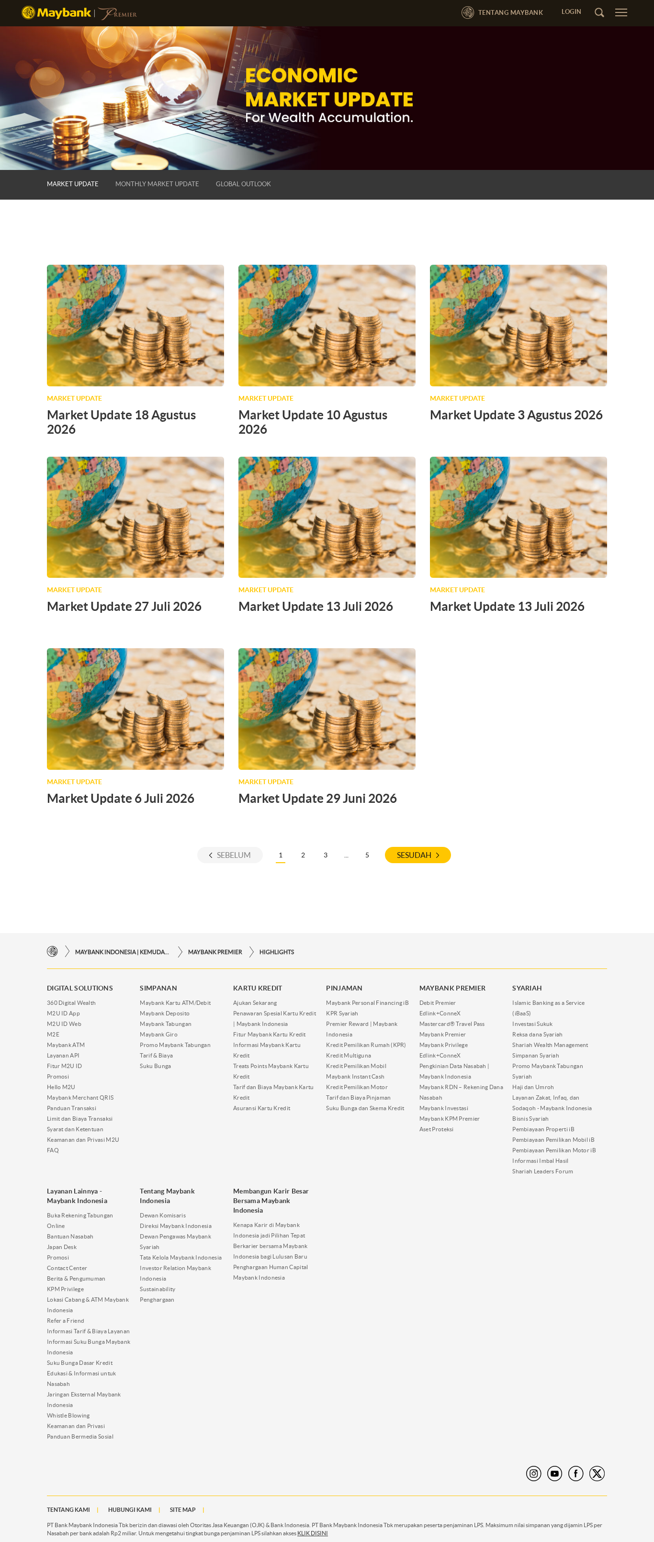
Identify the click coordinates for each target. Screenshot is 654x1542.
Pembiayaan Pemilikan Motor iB (554, 1150)
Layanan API (63, 1055)
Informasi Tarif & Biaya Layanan (88, 1331)
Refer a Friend (65, 1320)
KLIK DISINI (312, 1533)
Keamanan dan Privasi (76, 1426)
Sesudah (414, 855)
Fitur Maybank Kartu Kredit (269, 1034)
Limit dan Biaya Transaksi (80, 1118)
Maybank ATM (66, 1045)
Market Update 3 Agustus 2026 (516, 415)
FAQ (53, 1150)
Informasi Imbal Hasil (540, 1161)
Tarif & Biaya (156, 1055)
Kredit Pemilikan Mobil (356, 1066)
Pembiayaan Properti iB (543, 1129)
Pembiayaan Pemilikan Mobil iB (553, 1140)
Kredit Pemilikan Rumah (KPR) (366, 1045)
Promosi (58, 1076)
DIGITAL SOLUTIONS (80, 988)
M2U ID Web (64, 1024)
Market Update (73, 184)
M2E (53, 1034)
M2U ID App (63, 1013)
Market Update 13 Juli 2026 (315, 606)
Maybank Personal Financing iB (367, 1003)
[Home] (52, 951)
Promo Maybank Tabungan (175, 1045)
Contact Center (67, 1268)
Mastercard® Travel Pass (452, 1024)
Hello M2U (61, 1087)
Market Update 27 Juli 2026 (124, 606)
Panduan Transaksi (71, 1108)
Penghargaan (157, 1299)
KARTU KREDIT (257, 988)
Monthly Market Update (157, 184)
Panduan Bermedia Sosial (80, 1436)
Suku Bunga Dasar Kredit (80, 1363)
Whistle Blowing (68, 1415)
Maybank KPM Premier (449, 1118)
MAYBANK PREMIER (215, 952)
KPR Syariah (342, 1013)
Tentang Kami (68, 1510)
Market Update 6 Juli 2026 (120, 798)
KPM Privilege (65, 1289)
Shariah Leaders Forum (542, 1171)
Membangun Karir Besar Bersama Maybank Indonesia (271, 1200)
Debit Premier (437, 1003)
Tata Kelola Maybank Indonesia (181, 1257)
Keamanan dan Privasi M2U (83, 1140)
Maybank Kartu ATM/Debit (175, 1003)
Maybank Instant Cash (355, 1076)
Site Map (183, 1510)
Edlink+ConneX (440, 1013)
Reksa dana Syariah (537, 1034)
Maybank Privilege (443, 1045)
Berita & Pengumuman (76, 1278)
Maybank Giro (159, 1034)
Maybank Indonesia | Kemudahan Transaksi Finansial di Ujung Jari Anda (123, 952)
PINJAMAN (344, 988)
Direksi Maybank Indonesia (176, 1226)
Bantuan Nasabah (70, 1236)
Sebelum (234, 855)
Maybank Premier (442, 1034)
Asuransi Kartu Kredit (261, 1108)
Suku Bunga (155, 1066)
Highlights (276, 952)
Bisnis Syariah (530, 1118)
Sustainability (157, 1289)
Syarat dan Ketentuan (75, 1129)
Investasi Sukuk (532, 1024)
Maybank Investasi (443, 1108)
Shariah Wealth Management (550, 1045)
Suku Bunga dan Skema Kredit (365, 1108)
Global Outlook (243, 184)
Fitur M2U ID (64, 1066)
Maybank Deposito (165, 1013)
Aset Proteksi (436, 1129)
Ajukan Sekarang (255, 1003)
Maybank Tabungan (166, 1024)
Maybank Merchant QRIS (80, 1097)
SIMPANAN (158, 988)
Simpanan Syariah (535, 1055)
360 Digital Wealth (71, 1003)
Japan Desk (62, 1247)
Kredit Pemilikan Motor (357, 1087)
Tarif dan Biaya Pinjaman (358, 1097)
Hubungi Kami (130, 1510)
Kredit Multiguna (348, 1055)
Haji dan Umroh (533, 1087)
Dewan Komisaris (163, 1215)
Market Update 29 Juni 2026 (317, 798)
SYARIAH (527, 988)
